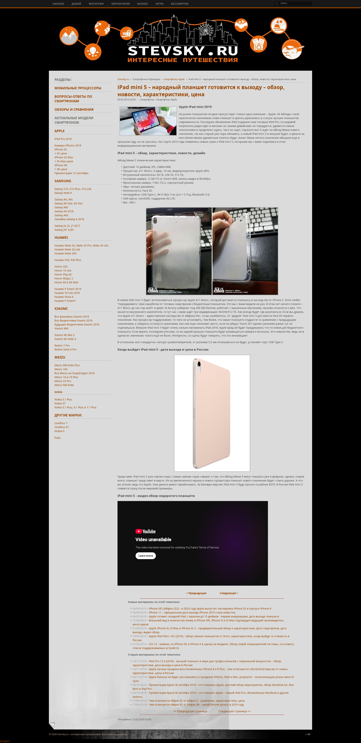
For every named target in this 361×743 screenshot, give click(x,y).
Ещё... (58, 437)
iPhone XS (61, 149)
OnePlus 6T (62, 427)
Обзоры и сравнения (74, 109)
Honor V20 (61, 266)
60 (309, 734)
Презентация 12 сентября (71, 173)
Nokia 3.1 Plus (63, 399)
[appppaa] (212, 413)
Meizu (60, 357)
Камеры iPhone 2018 (68, 145)
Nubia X (59, 431)
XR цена (62, 169)
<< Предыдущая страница (190, 711)
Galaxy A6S (61, 215)
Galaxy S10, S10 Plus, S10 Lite (73, 189)
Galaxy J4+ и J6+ (64, 229)
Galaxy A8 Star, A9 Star (69, 203)
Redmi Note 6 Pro (66, 349)
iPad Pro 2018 (63, 139)
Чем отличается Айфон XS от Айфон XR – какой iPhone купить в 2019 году (196, 704)
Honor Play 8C (63, 274)
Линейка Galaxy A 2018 (69, 219)
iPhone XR (61, 165)
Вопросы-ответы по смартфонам (73, 98)
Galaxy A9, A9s (64, 199)
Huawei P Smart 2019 (68, 289)
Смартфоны (147, 99)
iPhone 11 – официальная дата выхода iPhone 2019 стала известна (192, 612)
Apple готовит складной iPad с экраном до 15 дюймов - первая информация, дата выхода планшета (214, 616)
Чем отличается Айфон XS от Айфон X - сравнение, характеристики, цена (197, 700)
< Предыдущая (196, 593)
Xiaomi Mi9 (61, 328)
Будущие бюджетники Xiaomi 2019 (77, 324)
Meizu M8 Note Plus (67, 365)
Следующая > (229, 593)
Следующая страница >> (234, 711)
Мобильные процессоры (78, 88)
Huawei (61, 237)
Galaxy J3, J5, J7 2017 (67, 225)
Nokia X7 (60, 403)
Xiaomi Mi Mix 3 (64, 335)
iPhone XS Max (64, 157)
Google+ (5, 741)
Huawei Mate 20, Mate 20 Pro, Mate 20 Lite (81, 245)
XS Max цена (65, 161)
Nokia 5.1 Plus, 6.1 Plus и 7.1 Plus (75, 407)
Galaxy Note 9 (63, 193)
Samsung (63, 181)
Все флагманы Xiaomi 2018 (72, 316)
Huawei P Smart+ (65, 301)
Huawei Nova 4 (64, 297)
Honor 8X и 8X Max (66, 282)
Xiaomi (61, 308)
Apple (60, 131)
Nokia (58, 392)
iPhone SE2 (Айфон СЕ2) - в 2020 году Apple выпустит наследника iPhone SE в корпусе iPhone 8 (210, 608)
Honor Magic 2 (64, 278)
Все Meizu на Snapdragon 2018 (75, 373)
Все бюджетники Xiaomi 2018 (73, 320)
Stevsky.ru (123, 79)
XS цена (62, 153)
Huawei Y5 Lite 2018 (67, 293)
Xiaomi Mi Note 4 (65, 339)
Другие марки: (68, 415)
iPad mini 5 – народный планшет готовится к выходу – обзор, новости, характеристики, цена (201, 90)
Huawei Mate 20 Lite (67, 249)
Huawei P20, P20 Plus (68, 260)
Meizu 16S (61, 369)
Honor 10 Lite (63, 270)
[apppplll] (212, 251)
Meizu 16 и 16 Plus (66, 377)
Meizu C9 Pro (63, 381)
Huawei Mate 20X (65, 253)
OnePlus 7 (61, 423)
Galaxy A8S (61, 207)
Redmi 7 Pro (62, 345)
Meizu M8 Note (64, 385)
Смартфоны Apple (174, 79)
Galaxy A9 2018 (64, 211)
